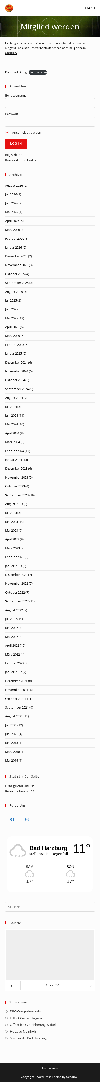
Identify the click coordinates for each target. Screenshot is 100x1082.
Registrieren (13, 154)
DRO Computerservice (26, 1011)
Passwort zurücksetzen (21, 160)
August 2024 (14, 398)
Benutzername (15, 95)
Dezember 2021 (16, 681)
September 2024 (17, 389)
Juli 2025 (11, 300)
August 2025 (14, 292)
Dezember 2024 (16, 362)
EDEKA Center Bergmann (28, 1018)
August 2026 (14, 185)
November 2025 (16, 265)
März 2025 (12, 336)
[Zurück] (13, 985)
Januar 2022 (13, 672)
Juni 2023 (11, 521)
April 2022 (12, 645)
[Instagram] (27, 819)
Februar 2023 (14, 557)
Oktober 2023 (15, 486)
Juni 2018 (11, 742)
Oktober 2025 (15, 274)
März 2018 (12, 751)
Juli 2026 (11, 194)
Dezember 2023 (16, 468)
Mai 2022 (11, 636)
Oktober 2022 (15, 592)
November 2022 (16, 583)
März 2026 (12, 230)
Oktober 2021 (15, 698)
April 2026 (12, 221)
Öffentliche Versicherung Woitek (33, 1024)
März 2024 (12, 442)
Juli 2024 (11, 407)
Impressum (50, 1068)
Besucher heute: (17, 791)
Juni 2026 (11, 203)
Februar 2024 (14, 451)
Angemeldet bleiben (26, 132)
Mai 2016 (11, 760)
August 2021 (14, 716)
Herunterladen (38, 72)
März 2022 (12, 654)
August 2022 (14, 610)
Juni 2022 (11, 627)
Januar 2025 (13, 353)
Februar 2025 (14, 345)
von (52, 985)
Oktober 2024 (15, 380)
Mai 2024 (11, 424)
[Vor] (89, 985)
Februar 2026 (14, 238)
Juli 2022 (11, 619)
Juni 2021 (11, 734)
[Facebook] (12, 819)
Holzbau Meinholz (23, 1031)
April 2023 (12, 539)
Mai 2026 (11, 212)
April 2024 (12, 433)
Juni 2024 (11, 415)
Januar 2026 (13, 247)
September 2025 (17, 283)
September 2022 (17, 601)
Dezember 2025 (16, 256)
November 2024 (16, 371)
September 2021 (17, 707)
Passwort (11, 114)
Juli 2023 (11, 512)
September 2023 (17, 495)
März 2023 (12, 548)
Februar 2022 (14, 663)
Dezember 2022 (16, 574)
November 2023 (16, 477)
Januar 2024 (13, 459)
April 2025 (12, 327)
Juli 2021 (11, 725)
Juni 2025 (11, 309)
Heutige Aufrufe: (17, 785)
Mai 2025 (11, 318)
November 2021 (16, 689)
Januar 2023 (13, 566)
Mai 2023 (11, 530)
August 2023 (14, 504)
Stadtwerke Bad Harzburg (28, 1038)
